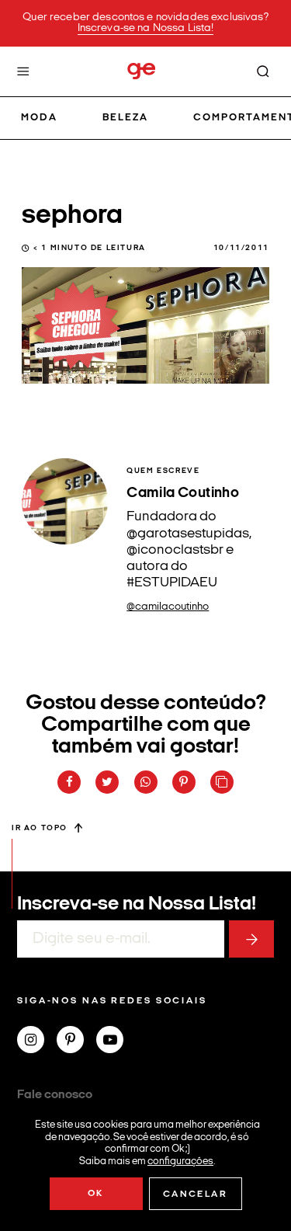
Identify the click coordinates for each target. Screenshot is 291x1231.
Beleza (125, 118)
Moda (39, 118)
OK (96, 1193)
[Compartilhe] (222, 782)
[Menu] (23, 71)
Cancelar (195, 1194)
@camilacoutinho (167, 607)
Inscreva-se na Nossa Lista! (146, 28)
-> (251, 939)
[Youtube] (116, 1041)
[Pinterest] (76, 1041)
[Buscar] (263, 71)
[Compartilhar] (69, 782)
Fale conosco (54, 1095)
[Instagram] (37, 1041)
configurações (180, 1161)
